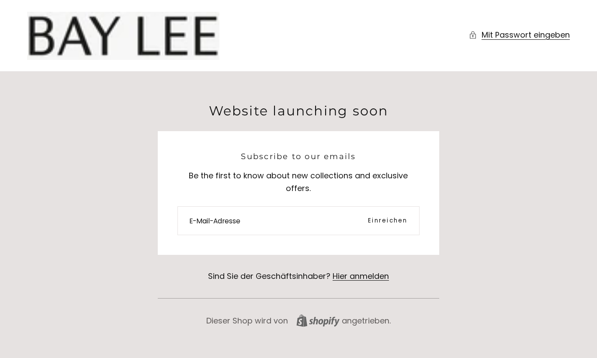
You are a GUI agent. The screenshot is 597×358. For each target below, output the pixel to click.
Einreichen (387, 220)
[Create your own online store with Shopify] (318, 320)
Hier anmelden (361, 276)
